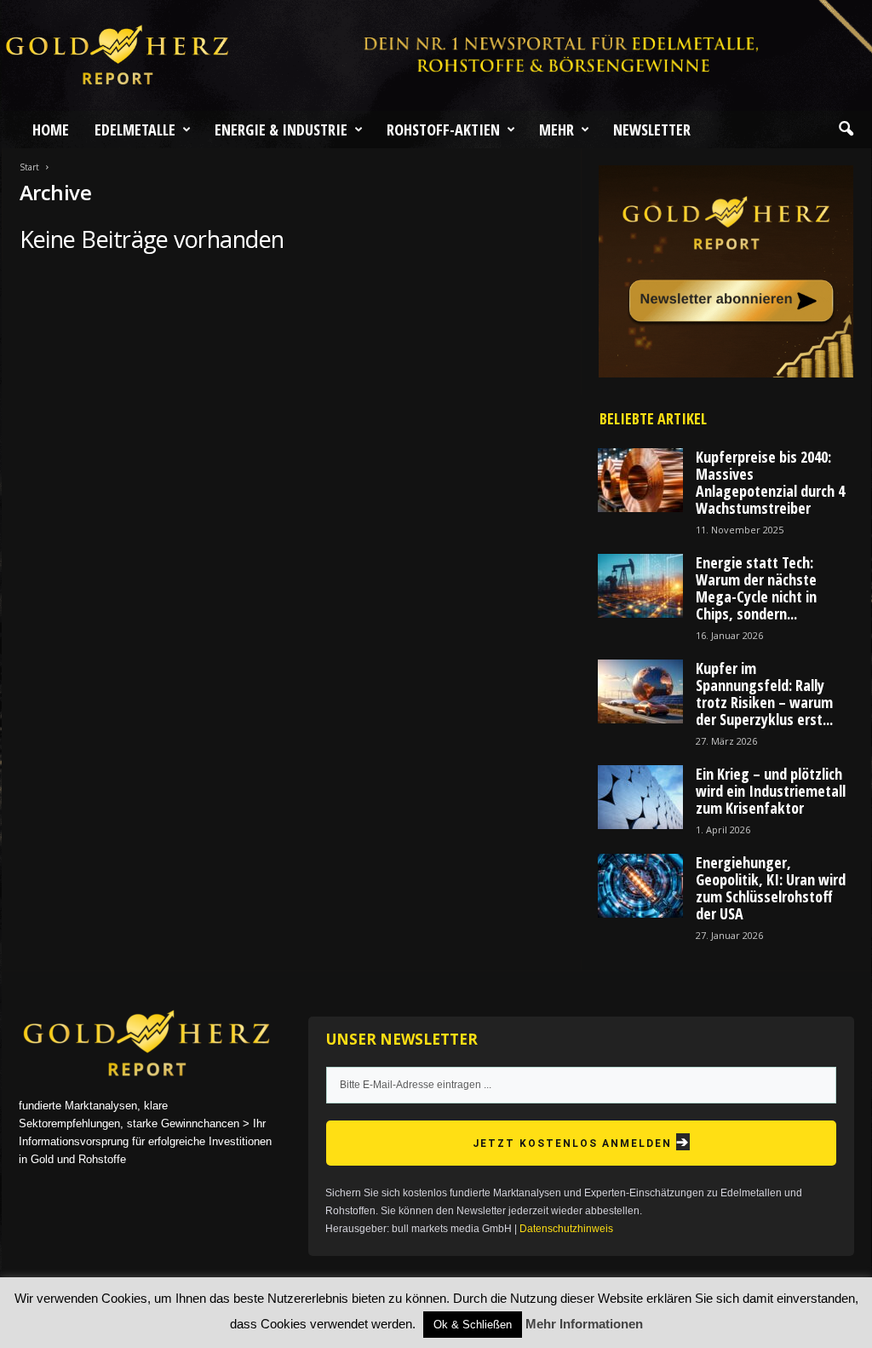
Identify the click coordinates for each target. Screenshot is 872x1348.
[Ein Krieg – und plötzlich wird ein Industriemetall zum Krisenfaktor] (640, 797)
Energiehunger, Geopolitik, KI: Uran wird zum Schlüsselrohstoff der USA (771, 888)
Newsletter (652, 129)
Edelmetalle (135, 129)
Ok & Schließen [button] (472, 1324)
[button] (845, 129)
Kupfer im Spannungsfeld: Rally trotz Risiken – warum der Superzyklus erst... (764, 693)
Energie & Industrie (281, 129)
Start (29, 167)
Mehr (556, 129)
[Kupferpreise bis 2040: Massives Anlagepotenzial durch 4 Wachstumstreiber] (640, 480)
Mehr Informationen (584, 1323)
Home (50, 129)
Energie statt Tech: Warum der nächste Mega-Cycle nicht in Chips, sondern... (756, 588)
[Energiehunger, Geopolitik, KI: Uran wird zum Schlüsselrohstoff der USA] (640, 886)
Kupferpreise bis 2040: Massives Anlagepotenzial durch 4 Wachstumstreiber (770, 482)
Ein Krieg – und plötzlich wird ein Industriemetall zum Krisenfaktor (771, 790)
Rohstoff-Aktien (443, 129)
